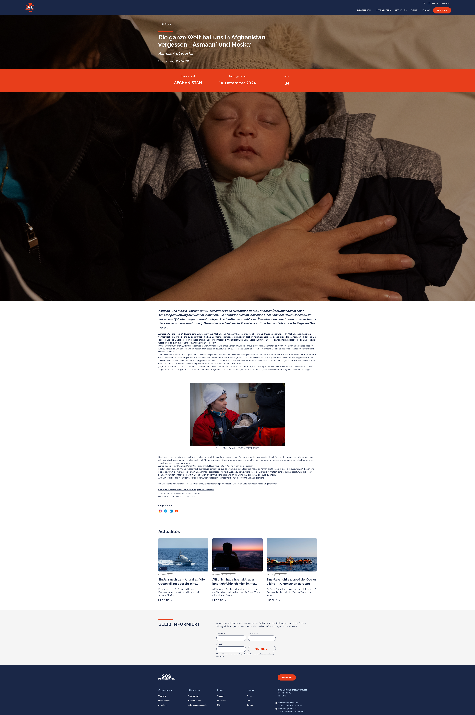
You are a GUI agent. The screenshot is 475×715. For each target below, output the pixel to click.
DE (429, 3)
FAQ (219, 705)
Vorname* (221, 633)
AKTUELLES (401, 10)
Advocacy (221, 701)
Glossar (220, 696)
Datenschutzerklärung (266, 654)
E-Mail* (219, 644)
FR (424, 3)
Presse (249, 696)
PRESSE (435, 3)
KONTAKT (446, 3)
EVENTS (414, 10)
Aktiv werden (193, 696)
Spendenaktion (194, 701)
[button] (364, 10)
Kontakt (250, 705)
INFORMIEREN (364, 10)
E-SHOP (426, 10)
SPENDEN (442, 10)
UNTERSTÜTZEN (383, 10)
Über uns (162, 696)
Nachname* (253, 633)
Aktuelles (162, 705)
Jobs (249, 701)
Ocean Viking (164, 701)
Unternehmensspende (197, 705)
